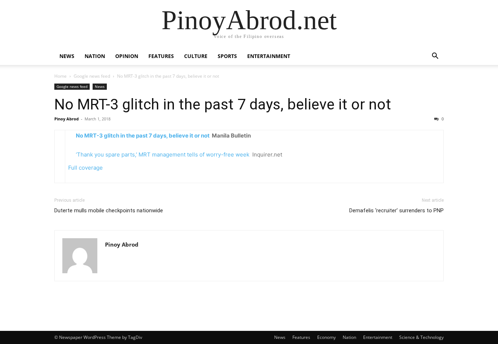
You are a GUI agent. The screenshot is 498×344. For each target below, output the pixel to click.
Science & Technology (421, 337)
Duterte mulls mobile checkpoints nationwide (108, 210)
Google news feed (92, 76)
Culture (195, 56)
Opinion (126, 56)
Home (60, 76)
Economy (326, 337)
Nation (95, 56)
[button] (435, 56)
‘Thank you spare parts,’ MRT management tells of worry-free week (162, 154)
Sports (227, 56)
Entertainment (268, 56)
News (66, 56)
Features (161, 56)
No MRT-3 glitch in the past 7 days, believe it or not (222, 104)
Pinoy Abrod (66, 118)
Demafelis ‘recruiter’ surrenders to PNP (396, 210)
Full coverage (85, 167)
